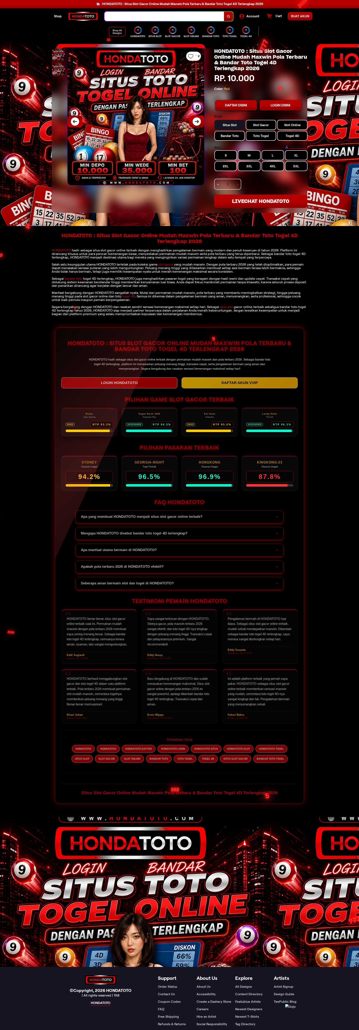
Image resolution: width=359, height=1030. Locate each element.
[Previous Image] (75, 121)
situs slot (226, 307)
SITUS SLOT (82, 758)
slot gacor (165, 264)
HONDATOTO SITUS (206, 748)
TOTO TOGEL (185, 758)
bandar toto (73, 278)
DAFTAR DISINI (236, 105)
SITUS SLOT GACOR (235, 758)
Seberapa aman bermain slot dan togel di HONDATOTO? (127, 583)
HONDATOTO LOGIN (173, 748)
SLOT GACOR (106, 758)
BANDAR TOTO (159, 758)
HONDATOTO (61, 250)
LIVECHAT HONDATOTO (260, 201)
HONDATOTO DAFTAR (138, 748)
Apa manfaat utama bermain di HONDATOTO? (119, 550)
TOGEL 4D (208, 758)
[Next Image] (196, 121)
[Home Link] (83, 16)
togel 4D (128, 296)
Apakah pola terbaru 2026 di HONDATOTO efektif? (122, 567)
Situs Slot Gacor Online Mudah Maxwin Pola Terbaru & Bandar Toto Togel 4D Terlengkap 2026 (179, 792)
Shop (58, 16)
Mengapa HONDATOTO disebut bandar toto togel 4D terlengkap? (134, 533)
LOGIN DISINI (280, 105)
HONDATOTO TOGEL (271, 748)
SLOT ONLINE (132, 758)
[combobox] (164, 16)
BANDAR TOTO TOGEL (270, 758)
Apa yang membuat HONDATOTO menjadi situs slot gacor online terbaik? (141, 517)
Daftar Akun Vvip (239, 383)
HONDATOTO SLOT (238, 748)
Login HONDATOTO (119, 383)
